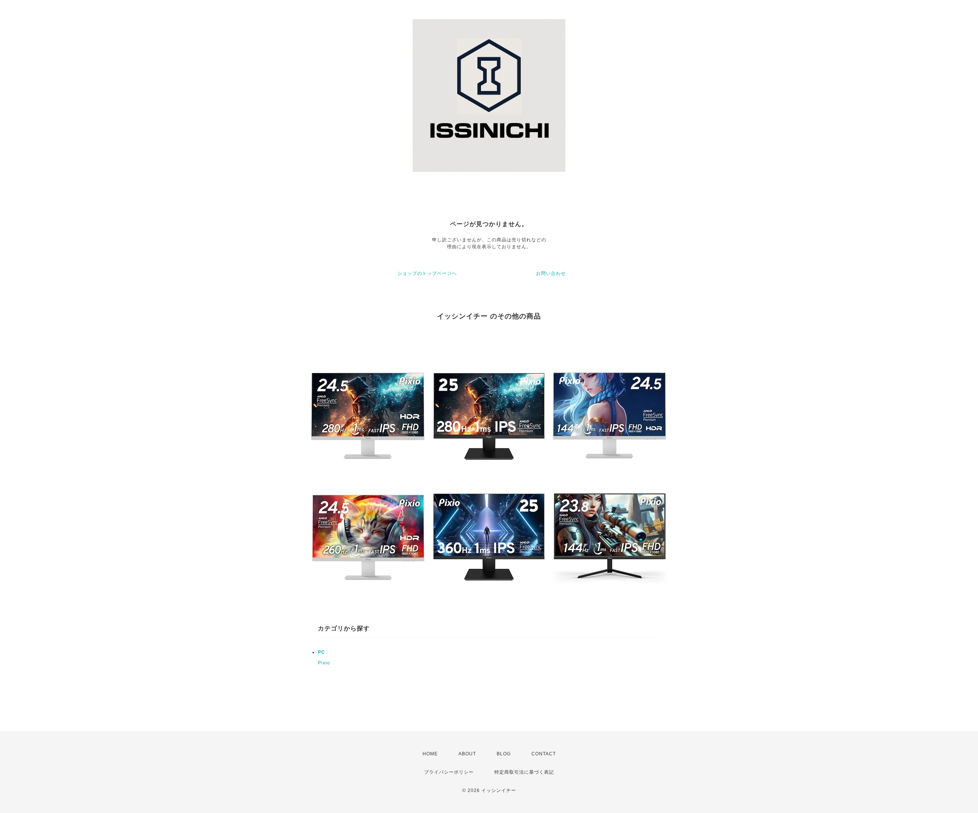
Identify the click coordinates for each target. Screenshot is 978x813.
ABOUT (467, 753)
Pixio (324, 663)
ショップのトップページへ (427, 273)
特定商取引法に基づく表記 (524, 772)
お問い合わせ (551, 273)
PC (321, 652)
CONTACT (543, 753)
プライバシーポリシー (449, 772)
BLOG (504, 753)
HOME (430, 753)
